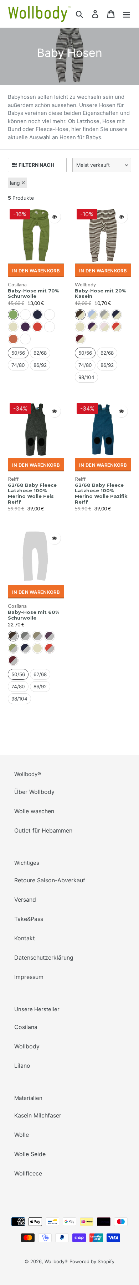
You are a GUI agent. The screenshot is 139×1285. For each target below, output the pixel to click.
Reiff (13, 479)
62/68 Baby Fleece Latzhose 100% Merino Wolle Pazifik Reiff (101, 494)
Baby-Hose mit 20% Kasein (100, 293)
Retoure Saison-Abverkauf (49, 880)
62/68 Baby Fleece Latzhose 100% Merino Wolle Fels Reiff (32, 494)
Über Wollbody (34, 791)
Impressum (28, 976)
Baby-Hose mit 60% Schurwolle (33, 615)
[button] (102, 165)
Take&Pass (28, 918)
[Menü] (126, 14)
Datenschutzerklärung (43, 957)
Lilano (22, 1065)
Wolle (21, 1134)
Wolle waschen (34, 811)
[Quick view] (54, 216)
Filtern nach (36, 165)
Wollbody (85, 284)
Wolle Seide (30, 1154)
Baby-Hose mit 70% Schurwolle (33, 293)
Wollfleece (28, 1173)
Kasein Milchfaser (37, 1115)
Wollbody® (56, 1261)
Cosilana (17, 284)
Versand (25, 899)
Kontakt (24, 938)
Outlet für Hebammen (43, 830)
